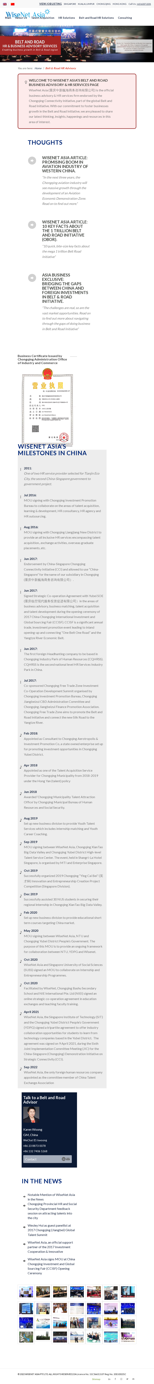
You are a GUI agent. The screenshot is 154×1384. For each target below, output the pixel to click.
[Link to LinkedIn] (109, 1379)
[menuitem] (6, 4)
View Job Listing (50, 3)
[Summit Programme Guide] (77, 1308)
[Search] (53, 36)
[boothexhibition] (93, 1323)
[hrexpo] (43, 1323)
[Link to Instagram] (121, 1379)
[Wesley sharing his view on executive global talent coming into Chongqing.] (93, 1308)
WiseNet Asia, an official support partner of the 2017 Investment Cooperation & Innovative (50, 1246)
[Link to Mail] (133, 1379)
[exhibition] (77, 1323)
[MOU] (60, 1323)
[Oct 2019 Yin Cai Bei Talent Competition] (77, 1293)
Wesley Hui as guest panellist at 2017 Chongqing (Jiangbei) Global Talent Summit (51, 1229)
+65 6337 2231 (144, 4)
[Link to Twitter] (127, 1379)
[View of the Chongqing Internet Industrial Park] (43, 1337)
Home (38, 68)
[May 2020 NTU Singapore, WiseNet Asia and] (60, 1293)
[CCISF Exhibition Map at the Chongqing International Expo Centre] (77, 1337)
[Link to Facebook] (115, 1379)
